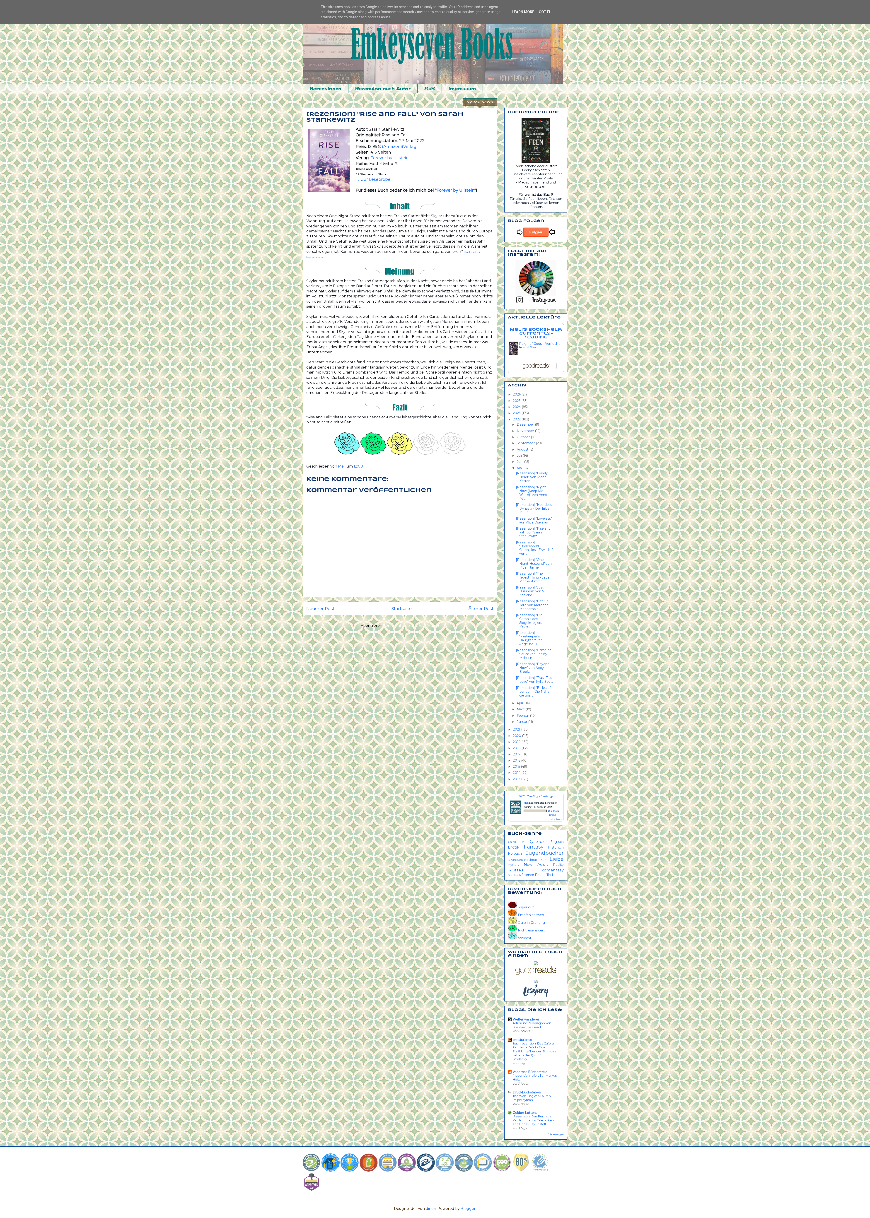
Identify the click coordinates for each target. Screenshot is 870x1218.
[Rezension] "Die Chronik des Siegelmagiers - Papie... (530, 620)
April (520, 703)
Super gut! (525, 907)
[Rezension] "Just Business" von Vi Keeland (530, 591)
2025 (517, 401)
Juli (520, 455)
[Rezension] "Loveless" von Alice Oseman (534, 520)
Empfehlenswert (530, 915)
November (526, 431)
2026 (517, 394)
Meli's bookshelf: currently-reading (536, 333)
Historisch (556, 847)
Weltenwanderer (526, 1019)
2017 (517, 754)
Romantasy (552, 870)
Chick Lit (516, 842)
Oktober (524, 437)
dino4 (431, 1208)
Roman (517, 869)
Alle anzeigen (556, 1134)
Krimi (544, 859)
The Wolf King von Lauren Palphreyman (532, 1098)
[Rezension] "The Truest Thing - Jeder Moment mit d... (533, 577)
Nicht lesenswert (531, 930)
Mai (520, 468)
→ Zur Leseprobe (373, 179)
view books (556, 819)
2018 (517, 748)
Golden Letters (524, 1113)
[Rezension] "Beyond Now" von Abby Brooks (532, 668)
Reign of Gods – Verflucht (539, 344)
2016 (517, 760)
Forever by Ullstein (390, 157)
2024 (517, 407)
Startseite (401, 608)
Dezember (526, 424)
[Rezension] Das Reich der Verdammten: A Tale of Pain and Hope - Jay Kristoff (533, 1120)
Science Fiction (534, 875)
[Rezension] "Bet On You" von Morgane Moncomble (532, 605)
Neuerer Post (320, 608)
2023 (517, 413)
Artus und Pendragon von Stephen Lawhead (532, 1025)
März (521, 709)
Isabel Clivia (529, 347)
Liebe (556, 859)
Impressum (462, 88)
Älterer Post (480, 608)
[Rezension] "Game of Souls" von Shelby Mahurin (533, 654)
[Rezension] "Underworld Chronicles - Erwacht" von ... (534, 548)
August (523, 449)
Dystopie (537, 841)
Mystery (513, 864)
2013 (517, 779)
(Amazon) (392, 146)
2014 (517, 773)
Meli (526, 802)
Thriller (551, 875)
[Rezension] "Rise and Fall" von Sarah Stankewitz (533, 532)
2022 (517, 419)
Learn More (523, 12)
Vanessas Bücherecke (530, 1072)
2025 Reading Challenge (535, 796)
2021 (517, 729)
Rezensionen (325, 88)
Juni (520, 462)
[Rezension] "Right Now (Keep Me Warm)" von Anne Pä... (531, 492)
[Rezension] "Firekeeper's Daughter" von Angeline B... (529, 638)
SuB (429, 88)
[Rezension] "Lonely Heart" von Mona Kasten (532, 477)
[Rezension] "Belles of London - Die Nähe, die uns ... (533, 691)
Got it (545, 12)
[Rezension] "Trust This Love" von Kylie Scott (534, 680)
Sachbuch (514, 875)
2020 (517, 736)
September (526, 443)
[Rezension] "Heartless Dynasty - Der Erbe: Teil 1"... (534, 508)
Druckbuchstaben (527, 1092)
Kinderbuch (515, 859)
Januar (522, 722)
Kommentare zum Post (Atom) (411, 625)
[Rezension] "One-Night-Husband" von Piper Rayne (534, 563)
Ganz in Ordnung (531, 923)
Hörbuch (515, 853)
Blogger (468, 1208)
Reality (558, 865)
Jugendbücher (545, 853)
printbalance (522, 1040)
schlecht (524, 938)
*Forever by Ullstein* (455, 190)
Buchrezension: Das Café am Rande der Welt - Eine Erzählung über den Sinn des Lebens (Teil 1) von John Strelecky (534, 1051)
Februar (523, 716)
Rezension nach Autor (383, 88)
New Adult (536, 864)
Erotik (513, 847)
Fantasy (534, 847)
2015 (517, 767)
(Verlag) (410, 146)
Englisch (557, 842)
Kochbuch (531, 859)
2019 (517, 742)
